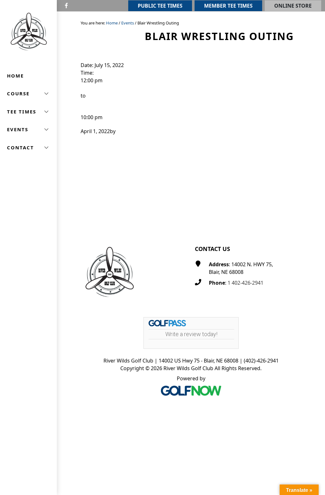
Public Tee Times (160, 5)
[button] (28, 94)
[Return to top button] (312, 219)
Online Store (293, 5)
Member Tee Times (228, 5)
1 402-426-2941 (245, 282)
